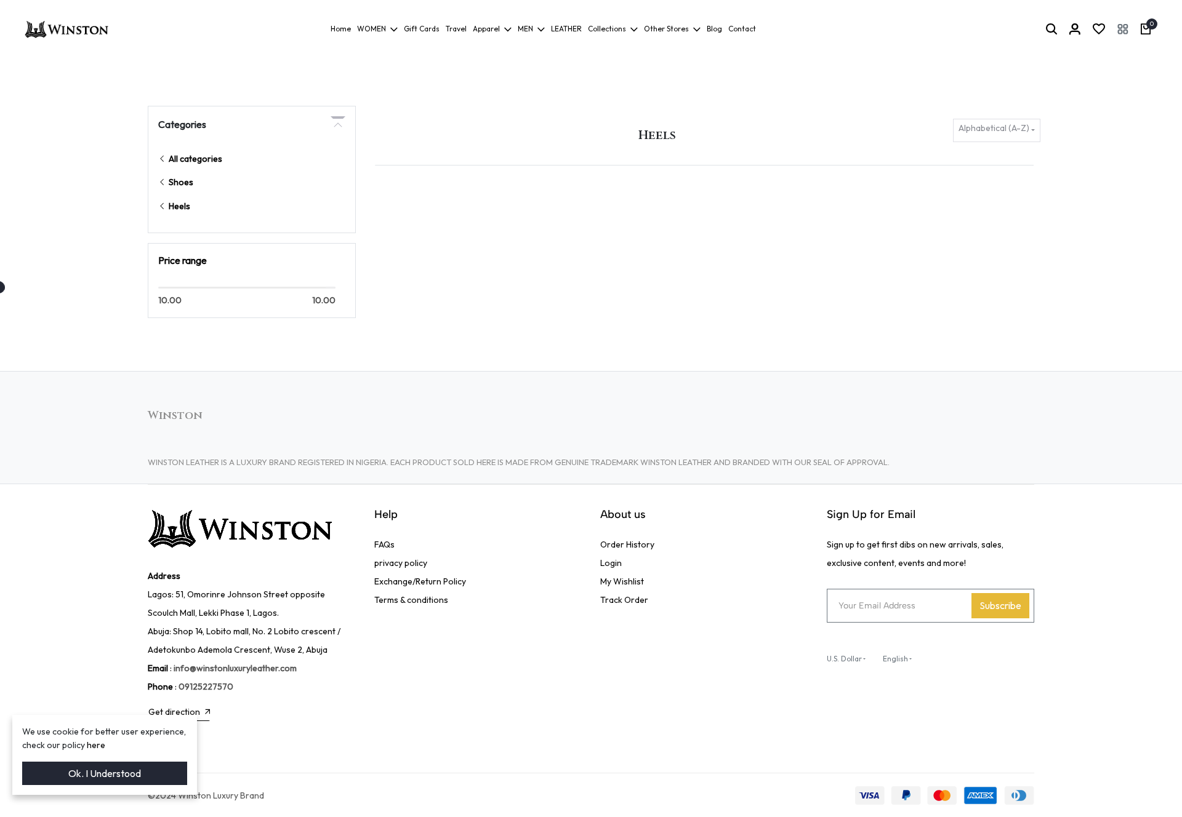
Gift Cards (422, 28)
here (96, 745)
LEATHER (566, 28)
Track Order (624, 599)
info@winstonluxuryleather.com (235, 668)
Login (611, 562)
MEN (525, 28)
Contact (742, 28)
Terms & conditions (411, 599)
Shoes (180, 182)
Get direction (174, 711)
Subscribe (1000, 605)
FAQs (384, 544)
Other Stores (666, 28)
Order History (627, 544)
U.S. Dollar (844, 658)
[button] (1122, 28)
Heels (178, 206)
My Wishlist (622, 581)
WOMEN (371, 28)
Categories (182, 124)
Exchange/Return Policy (420, 581)
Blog (714, 28)
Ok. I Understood (104, 773)
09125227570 (206, 686)
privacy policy (400, 562)
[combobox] (996, 131)
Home (341, 28)
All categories (194, 158)
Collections (607, 28)
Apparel (486, 28)
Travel (456, 28)
